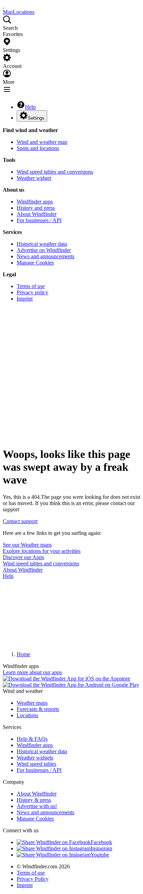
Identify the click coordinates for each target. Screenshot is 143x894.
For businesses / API (39, 220)
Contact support (20, 521)
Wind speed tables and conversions (55, 172)
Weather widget (34, 178)
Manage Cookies (35, 263)
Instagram (101, 848)
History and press (36, 208)
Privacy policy (32, 292)
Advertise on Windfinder (44, 250)
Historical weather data (42, 244)
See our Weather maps (27, 545)
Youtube (100, 855)
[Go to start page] (3, 6)
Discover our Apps (23, 557)
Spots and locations (38, 148)
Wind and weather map (42, 142)
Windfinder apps (35, 202)
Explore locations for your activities (42, 551)
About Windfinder (37, 214)
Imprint (25, 299)
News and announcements (45, 256)
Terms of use (31, 286)
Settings (36, 118)
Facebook (101, 842)
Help (30, 107)
